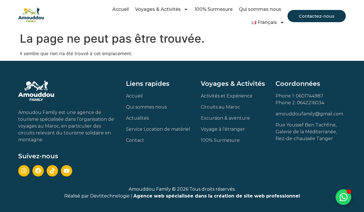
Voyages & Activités (158, 9)
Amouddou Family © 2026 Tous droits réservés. (182, 189)
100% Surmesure (214, 9)
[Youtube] (66, 170)
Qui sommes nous (260, 9)
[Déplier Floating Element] (343, 197)
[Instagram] (24, 170)
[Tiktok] (52, 170)
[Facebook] (38, 170)
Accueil (120, 9)
